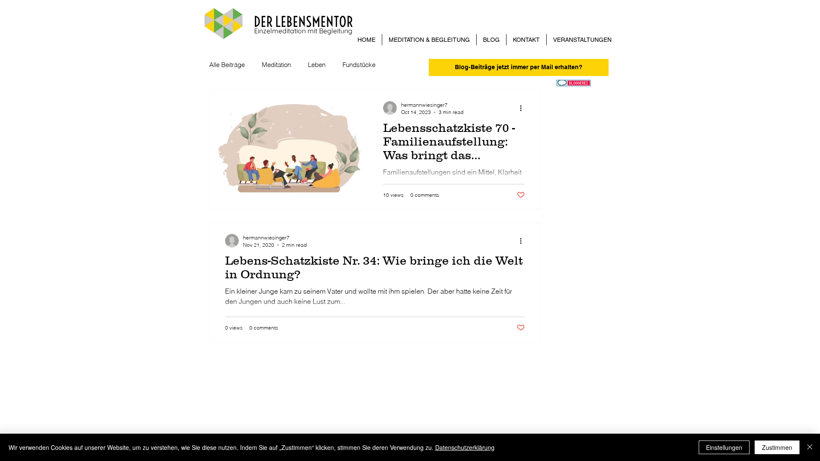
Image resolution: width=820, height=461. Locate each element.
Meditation (276, 65)
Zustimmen (777, 447)
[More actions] (523, 108)
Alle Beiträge (227, 65)
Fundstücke (359, 65)
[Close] (810, 447)
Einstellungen (724, 447)
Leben (316, 65)
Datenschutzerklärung (465, 447)
